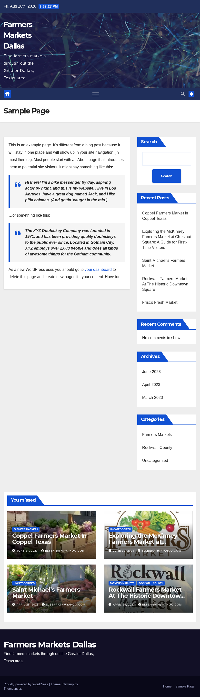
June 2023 (151, 372)
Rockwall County (157, 447)
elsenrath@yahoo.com (65, 550)
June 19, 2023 (124, 550)
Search (149, 141)
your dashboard (98, 269)
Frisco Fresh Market (160, 302)
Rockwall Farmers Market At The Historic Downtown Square (165, 284)
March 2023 (152, 397)
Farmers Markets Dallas (18, 35)
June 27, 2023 (28, 550)
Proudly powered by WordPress (26, 684)
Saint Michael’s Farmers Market (46, 592)
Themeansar (12, 688)
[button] (183, 94)
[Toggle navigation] (95, 94)
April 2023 (151, 385)
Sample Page (184, 686)
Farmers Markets (157, 435)
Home (167, 686)
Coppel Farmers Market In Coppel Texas (49, 538)
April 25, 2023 (28, 604)
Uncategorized (155, 460)
